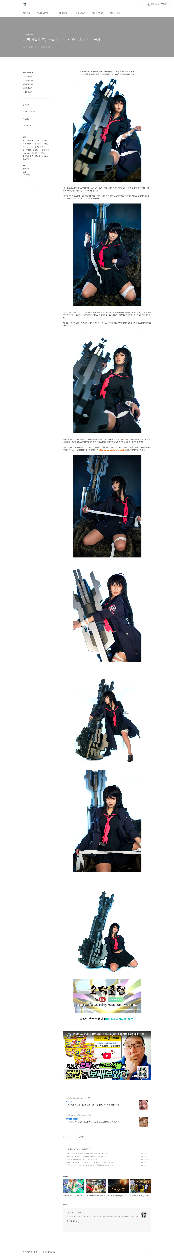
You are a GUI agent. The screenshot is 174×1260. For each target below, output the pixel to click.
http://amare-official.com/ (76, 1115)
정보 (47, 150)
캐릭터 (25, 147)
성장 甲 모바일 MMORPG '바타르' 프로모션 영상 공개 (85, 1156)
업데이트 (26, 156)
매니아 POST (97, 13)
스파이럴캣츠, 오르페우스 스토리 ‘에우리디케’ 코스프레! (85, 1153)
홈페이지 (40, 144)
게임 (31, 159)
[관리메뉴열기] (170, 4)
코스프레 (26, 159)
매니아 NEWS (61, 13)
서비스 (31, 147)
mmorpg (26, 153)
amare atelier (72, 1118)
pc (39, 150)
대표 (41, 147)
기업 (32, 153)
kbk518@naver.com (119, 1019)
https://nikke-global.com (76, 1098)
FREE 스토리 (115, 13)
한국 (31, 156)
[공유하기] (70, 1137)
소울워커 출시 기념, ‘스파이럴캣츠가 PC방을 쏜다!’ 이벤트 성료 (88, 1162)
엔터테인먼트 (27, 150)
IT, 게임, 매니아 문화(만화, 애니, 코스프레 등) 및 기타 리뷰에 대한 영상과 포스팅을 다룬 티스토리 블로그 (103, 1216)
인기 (43, 150)
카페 (24, 144)
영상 (45, 141)
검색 (143, 4)
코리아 (37, 153)
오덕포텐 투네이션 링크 (30, 1252)
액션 (34, 144)
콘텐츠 (35, 150)
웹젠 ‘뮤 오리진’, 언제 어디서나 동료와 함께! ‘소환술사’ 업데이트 (88, 1165)
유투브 (36, 183)
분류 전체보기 (28, 72)
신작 (24, 141)
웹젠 (45, 144)
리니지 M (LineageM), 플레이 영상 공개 (80, 1159)
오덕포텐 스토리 (74, 1213)
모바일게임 (30, 141)
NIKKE (69, 1101)
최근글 (25, 111)
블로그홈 (26, 13)
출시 (41, 153)
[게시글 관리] (73, 1137)
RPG (45, 156)
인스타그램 (31, 183)
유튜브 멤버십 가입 (49, 1252)
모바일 (41, 156)
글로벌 (36, 147)
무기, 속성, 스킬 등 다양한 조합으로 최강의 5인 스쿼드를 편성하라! (92, 1104)
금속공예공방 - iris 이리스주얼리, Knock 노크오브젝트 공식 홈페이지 (93, 1121)
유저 (37, 141)
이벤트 (29, 144)
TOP (149, 1253)
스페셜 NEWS (79, 13)
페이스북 (25, 183)
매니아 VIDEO (43, 13)
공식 (41, 141)
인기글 (32, 111)
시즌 (35, 156)
